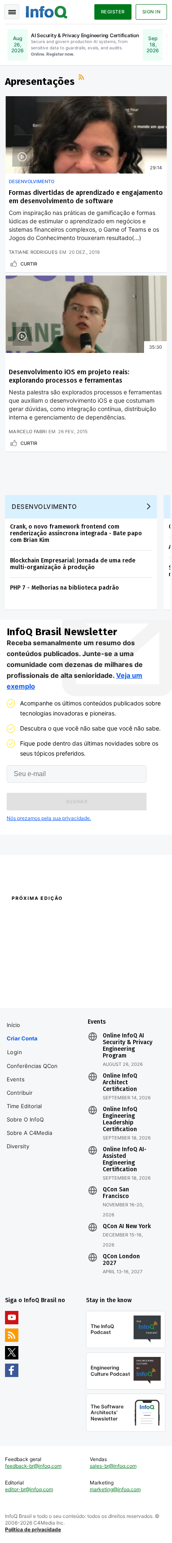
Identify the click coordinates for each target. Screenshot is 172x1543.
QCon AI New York (127, 1226)
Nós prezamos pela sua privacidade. (49, 818)
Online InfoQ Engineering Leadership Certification (120, 1119)
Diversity (18, 1146)
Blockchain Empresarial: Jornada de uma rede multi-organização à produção (72, 564)
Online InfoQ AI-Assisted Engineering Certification (125, 1159)
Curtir (28, 264)
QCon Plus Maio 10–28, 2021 (39, 996)
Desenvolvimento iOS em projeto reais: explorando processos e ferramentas (69, 376)
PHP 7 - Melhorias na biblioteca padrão (64, 587)
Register (113, 12)
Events (16, 1079)
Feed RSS (82, 78)
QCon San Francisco (116, 1193)
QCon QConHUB (59, 916)
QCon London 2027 (121, 1260)
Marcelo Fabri (28, 431)
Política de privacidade (33, 1529)
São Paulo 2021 (103, 985)
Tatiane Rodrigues (33, 252)
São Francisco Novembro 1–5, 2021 (125, 996)
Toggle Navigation (11, 11)
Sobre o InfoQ (25, 1119)
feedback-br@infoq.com (33, 1466)
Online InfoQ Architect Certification (120, 1083)
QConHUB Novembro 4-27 (36, 985)
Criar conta (22, 1038)
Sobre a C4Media (29, 1132)
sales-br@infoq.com (113, 1466)
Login (15, 1052)
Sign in (151, 12)
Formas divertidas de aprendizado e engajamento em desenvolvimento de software (86, 197)
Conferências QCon (32, 1066)
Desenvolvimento (31, 181)
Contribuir (20, 1092)
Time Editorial (24, 1106)
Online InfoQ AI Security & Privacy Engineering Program (127, 1045)
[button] (77, 801)
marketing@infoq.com (115, 1489)
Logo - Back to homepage (47, 10)
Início (13, 1025)
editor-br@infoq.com (29, 1489)
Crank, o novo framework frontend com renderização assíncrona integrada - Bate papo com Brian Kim (76, 533)
